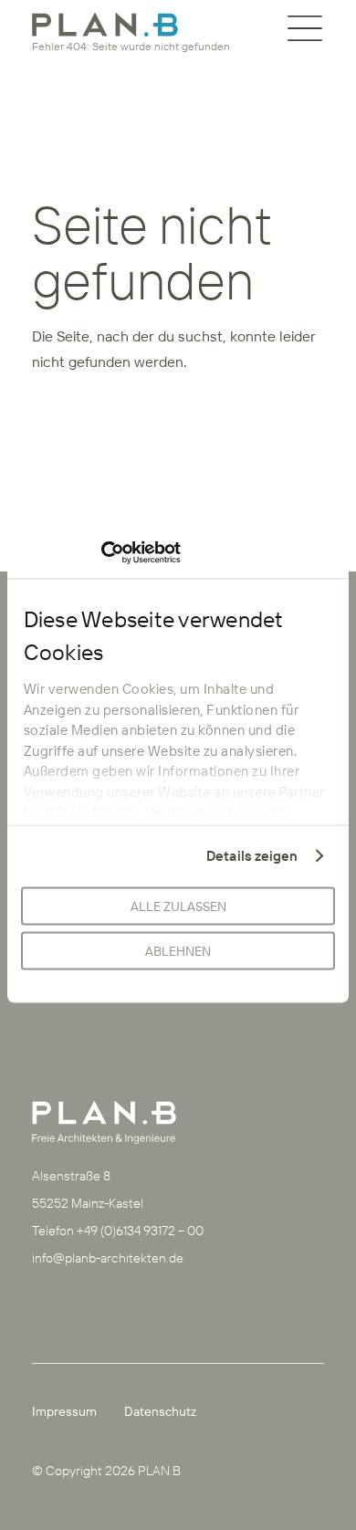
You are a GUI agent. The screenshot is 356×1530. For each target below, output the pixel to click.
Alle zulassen (178, 906)
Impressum (64, 1411)
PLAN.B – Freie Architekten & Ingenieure (105, 25)
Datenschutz (160, 1411)
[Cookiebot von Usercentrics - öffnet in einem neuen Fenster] (101, 553)
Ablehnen (178, 951)
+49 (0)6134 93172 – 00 (140, 1230)
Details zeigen (252, 856)
